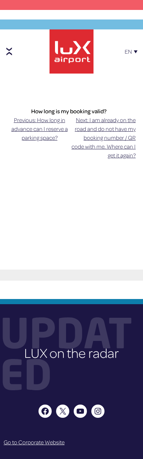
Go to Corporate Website (34, 442)
